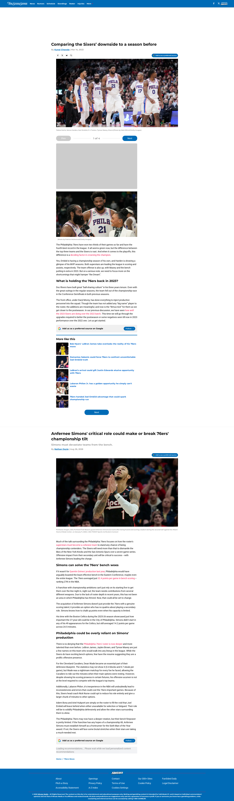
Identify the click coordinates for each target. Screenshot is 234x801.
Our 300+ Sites (145, 778)
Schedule (51, 4)
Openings (93, 778)
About (59, 778)
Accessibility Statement (67, 787)
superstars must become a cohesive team (76, 545)
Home (59, 759)
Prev (63, 138)
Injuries (81, 4)
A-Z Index (93, 787)
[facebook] (213, 3)
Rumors (40, 4)
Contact (116, 778)
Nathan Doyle (61, 449)
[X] (219, 3)
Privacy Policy (95, 783)
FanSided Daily (169, 778)
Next (130, 138)
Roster (72, 4)
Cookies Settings (120, 787)
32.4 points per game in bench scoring (116, 578)
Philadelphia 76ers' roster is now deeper (103, 644)
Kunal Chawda (62, 50)
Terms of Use (118, 783)
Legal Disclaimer (170, 783)
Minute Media (43, 794)
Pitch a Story (62, 783)
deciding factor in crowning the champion (90, 255)
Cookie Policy (144, 783)
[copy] (71, 55)
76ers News (69, 759)
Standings (62, 4)
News (32, 4)
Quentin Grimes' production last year (87, 571)
